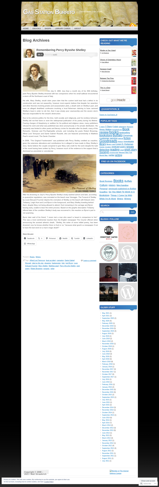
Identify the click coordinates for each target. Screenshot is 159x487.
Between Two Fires (107, 78)
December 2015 (107, 389)
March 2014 (106, 425)
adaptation (122, 127)
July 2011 (105, 461)
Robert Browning (36, 269)
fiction (127, 138)
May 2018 (105, 356)
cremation (60, 260)
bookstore (105, 135)
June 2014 (106, 418)
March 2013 (106, 438)
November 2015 (107, 392)
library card (111, 144)
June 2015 (106, 402)
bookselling (124, 132)
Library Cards (62, 28)
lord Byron (69, 263)
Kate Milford (105, 62)
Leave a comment (89, 260)
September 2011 (108, 456)
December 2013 (107, 428)
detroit (120, 138)
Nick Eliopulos (106, 71)
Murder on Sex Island (108, 50)
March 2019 (106, 341)
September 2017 (108, 377)
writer (52, 269)
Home (26, 28)
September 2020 (108, 318)
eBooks (37, 28)
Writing (127, 198)
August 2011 (106, 458)
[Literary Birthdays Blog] (128, 253)
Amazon (130, 127)
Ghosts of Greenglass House (110, 60)
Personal (104, 189)
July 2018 (105, 351)
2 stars (102, 127)
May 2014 (105, 420)
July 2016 (105, 379)
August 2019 (106, 333)
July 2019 (105, 336)
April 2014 (105, 423)
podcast (116, 147)
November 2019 (107, 328)
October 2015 (107, 395)
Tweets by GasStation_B (108, 115)
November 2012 (107, 443)
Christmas (128, 135)
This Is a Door (105, 88)
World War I (104, 155)
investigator (129, 141)
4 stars (115, 127)
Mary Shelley (43, 266)
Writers (38, 257)
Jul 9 (40, 55)
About (77, 28)
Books (32, 257)
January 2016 (107, 387)
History (120, 142)
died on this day (37, 263)
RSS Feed (133, 25)
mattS (55, 55)
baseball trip (117, 130)
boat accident (51, 260)
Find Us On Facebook (113, 161)
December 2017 (107, 369)
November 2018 (107, 344)
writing (118, 155)
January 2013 (107, 440)
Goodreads (108, 141)
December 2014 (107, 407)
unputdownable (113, 152)
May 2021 (105, 313)
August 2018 (106, 349)
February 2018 (107, 364)
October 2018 (107, 346)
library (102, 144)
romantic (46, 269)
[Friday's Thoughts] (108, 272)
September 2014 (108, 415)
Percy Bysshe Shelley (68, 266)
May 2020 (105, 321)
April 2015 (105, 405)
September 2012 (108, 448)
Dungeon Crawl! (105, 69)
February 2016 (107, 384)
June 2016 (106, 382)
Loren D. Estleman (124, 144)
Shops (48, 28)
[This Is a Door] (134, 94)
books (114, 132)
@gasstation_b (110, 109)
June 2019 (106, 338)
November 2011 (107, 453)
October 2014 (107, 412)
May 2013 (105, 435)
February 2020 (107, 323)
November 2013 (107, 430)
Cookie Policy (49, 482)
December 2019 (107, 326)
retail (122, 150)
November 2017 (107, 372)
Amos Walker (105, 129)
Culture (104, 185)
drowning (47, 263)
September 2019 (108, 331)
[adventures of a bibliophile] (128, 272)
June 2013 (106, 433)
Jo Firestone (105, 53)
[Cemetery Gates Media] (108, 233)
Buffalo (117, 135)
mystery (108, 147)
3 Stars (108, 126)
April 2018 (105, 359)
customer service (108, 138)
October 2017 (107, 374)
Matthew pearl (54, 266)
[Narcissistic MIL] (128, 292)
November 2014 (107, 410)
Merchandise (122, 185)
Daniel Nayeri (105, 90)
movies (102, 147)
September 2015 (108, 397)
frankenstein (56, 263)
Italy (63, 263)
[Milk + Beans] (108, 292)
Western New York (125, 152)
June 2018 (106, 354)
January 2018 (107, 367)
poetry (27, 269)
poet (78, 266)
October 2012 (107, 445)
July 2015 (105, 400)
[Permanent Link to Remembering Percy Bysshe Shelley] (29, 58)
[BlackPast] (108, 253)
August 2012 (106, 451)
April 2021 (105, 316)
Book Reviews (106, 181)
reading (114, 149)
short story (130, 149)
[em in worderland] (128, 233)
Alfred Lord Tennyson (37, 260)
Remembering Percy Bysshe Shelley (61, 50)
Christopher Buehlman (108, 81)
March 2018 (106, 361)
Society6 (104, 152)
